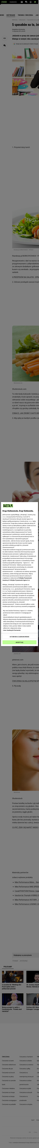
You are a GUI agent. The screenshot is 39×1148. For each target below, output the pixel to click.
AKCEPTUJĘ (19, 642)
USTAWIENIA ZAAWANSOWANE (19, 637)
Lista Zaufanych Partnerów (12, 630)
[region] (19, 574)
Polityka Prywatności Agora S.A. (20, 580)
